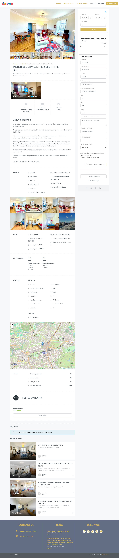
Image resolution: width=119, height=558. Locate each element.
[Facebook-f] (84, 531)
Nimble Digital (105, 554)
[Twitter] (92, 531)
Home (58, 3)
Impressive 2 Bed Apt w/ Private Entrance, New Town (55, 465)
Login (92, 3)
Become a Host (111, 3)
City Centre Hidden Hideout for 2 (50, 445)
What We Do (68, 3)
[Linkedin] (96, 531)
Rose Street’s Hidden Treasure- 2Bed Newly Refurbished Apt (54, 484)
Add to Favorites (94, 176)
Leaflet (64, 368)
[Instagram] (88, 531)
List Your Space (81, 3)
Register (101, 3)
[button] (42, 344)
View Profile (42, 415)
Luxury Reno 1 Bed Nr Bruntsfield (58, 531)
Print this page (94, 181)
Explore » (49, 534)
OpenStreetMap (69, 368)
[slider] (19, 96)
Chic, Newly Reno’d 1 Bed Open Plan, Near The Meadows (55, 502)
